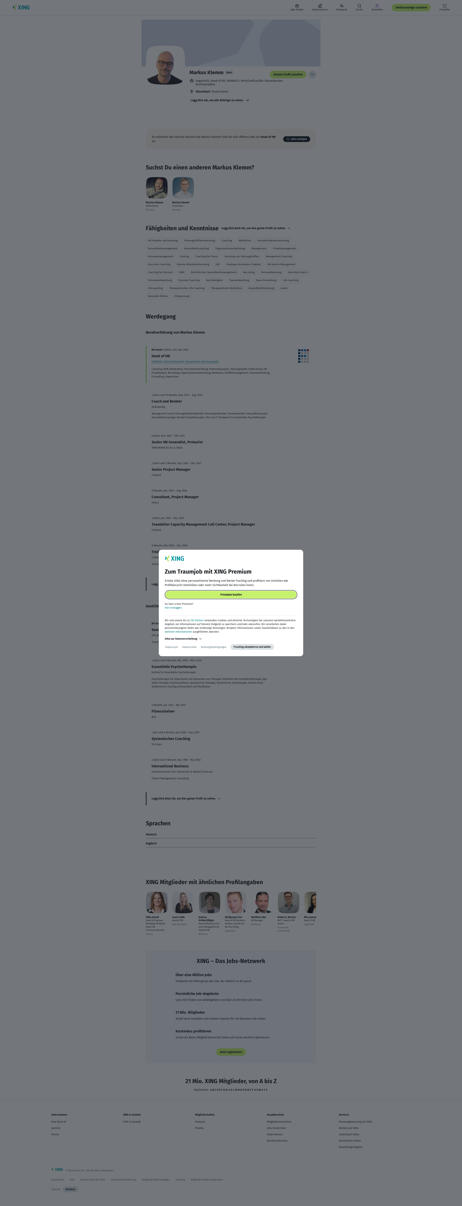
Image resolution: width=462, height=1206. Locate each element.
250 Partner (197, 620)
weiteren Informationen (178, 631)
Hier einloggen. (173, 607)
